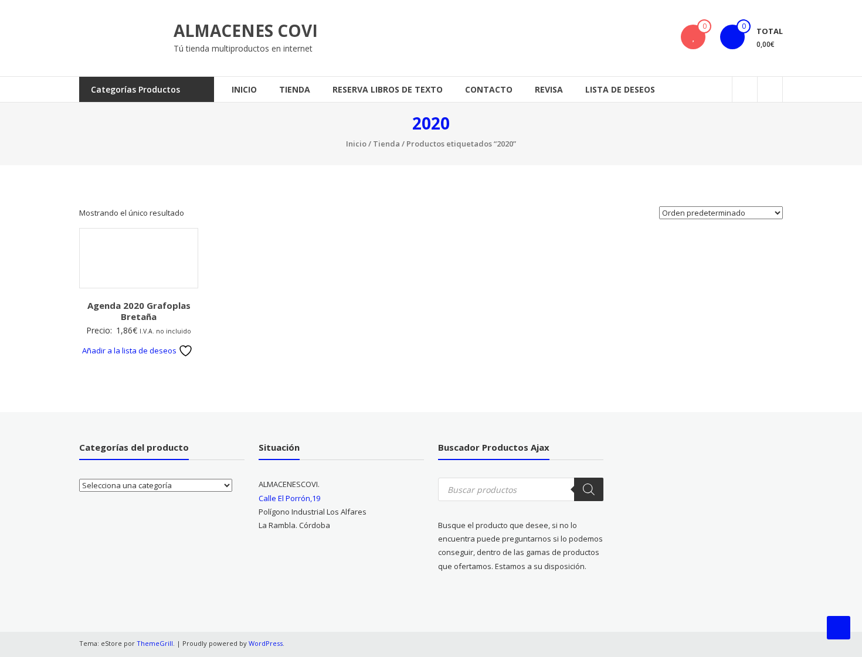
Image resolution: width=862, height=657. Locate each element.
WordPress (266, 643)
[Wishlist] (693, 37)
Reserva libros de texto (387, 89)
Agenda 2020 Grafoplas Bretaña (139, 311)
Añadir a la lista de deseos (130, 350)
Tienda (294, 89)
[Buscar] (588, 489)
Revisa (549, 89)
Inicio (244, 89)
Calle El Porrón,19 (289, 498)
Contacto (489, 89)
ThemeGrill (155, 643)
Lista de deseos (620, 89)
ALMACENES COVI (246, 30)
